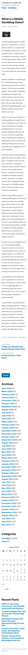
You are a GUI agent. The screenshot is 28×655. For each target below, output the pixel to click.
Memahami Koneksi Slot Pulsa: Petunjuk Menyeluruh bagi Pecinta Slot (13, 622)
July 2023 (6, 482)
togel (4, 541)
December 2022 (9, 503)
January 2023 (8, 500)
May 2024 (6, 452)
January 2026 (8, 397)
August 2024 (8, 443)
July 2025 (6, 412)
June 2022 (6, 521)
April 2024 (6, 455)
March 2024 (7, 458)
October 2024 (8, 437)
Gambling (12, 8)
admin (5, 26)
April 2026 (6, 388)
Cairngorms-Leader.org (11, 3)
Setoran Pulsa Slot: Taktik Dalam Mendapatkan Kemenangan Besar (13, 630)
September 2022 (9, 512)
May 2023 (6, 488)
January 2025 (8, 428)
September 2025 (9, 406)
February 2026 (8, 394)
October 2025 (8, 403)
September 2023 (9, 476)
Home (4, 8)
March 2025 (7, 422)
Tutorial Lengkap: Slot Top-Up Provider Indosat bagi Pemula (14, 613)
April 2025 (6, 419)
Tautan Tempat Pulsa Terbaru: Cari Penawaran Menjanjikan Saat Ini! (13, 638)
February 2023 (8, 497)
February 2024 (8, 461)
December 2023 (9, 467)
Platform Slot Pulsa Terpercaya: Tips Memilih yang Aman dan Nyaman (13, 606)
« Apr (7, 589)
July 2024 (6, 446)
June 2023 (6, 485)
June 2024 (6, 449)
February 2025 (8, 425)
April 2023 (6, 491)
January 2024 (8, 464)
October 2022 (8, 509)
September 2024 (9, 440)
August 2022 (8, 515)
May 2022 (6, 524)
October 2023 (8, 473)
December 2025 (9, 400)
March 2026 (7, 391)
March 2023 (7, 494)
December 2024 (9, 431)
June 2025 (6, 416)
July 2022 (6, 518)
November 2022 (9, 506)
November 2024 (9, 434)
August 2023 (8, 479)
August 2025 (8, 409)
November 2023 (9, 470)
